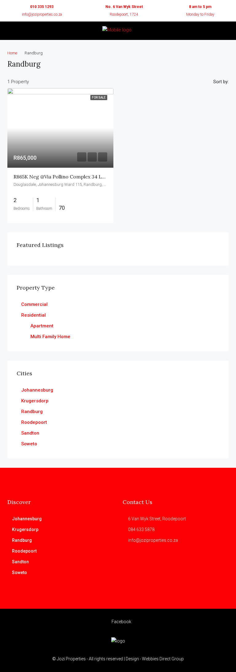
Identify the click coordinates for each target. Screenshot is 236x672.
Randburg (32, 411)
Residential (33, 315)
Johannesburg (37, 390)
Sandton (30, 433)
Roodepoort (34, 422)
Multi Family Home (50, 336)
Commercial (34, 304)
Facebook (121, 621)
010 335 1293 (41, 7)
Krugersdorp (35, 401)
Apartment (41, 326)
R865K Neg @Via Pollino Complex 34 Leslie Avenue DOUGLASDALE (91, 177)
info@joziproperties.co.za (42, 14)
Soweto (29, 444)
